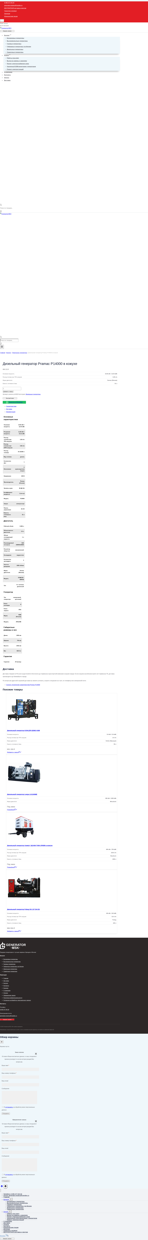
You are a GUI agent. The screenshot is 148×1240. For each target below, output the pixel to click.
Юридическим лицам (11, 16)
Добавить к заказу (8, 391)
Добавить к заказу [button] (12, 752)
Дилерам (7, 13)
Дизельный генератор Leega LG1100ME (22, 794)
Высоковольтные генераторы (17, 41)
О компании (8, 72)
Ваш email (5, 1081)
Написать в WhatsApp (16, 402)
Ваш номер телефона (9, 1073)
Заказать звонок (7, 31)
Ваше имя (5, 1065)
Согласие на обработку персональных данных (17, 1000)
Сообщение (5, 1088)
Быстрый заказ (10, 398)
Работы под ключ (13, 58)
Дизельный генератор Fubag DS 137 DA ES (23, 909)
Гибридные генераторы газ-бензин (19, 46)
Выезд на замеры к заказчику (17, 61)
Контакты (7, 75)
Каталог (5, 983)
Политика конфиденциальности (12, 998)
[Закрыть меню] (0, 1190)
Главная (5, 978)
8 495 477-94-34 (9, 2)
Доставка (7, 80)
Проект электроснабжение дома (18, 63)
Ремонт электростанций (15, 69)
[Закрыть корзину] (1, 1042)
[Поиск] (0, 211)
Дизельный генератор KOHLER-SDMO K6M (23, 730)
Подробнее (10, 809)
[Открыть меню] (2, 347)
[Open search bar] (1, 205)
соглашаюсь (9, 1107)
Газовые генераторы (14, 43)
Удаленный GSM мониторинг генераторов (21, 66)
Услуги (5, 1212)
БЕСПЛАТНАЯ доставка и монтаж (15, 8)
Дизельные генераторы (15, 49)
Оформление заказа (9, 995)
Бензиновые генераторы (15, 38)
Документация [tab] (10, 412)
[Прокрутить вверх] (2, 1186)
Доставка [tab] (9, 409)
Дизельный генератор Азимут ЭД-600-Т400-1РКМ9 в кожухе (30, 845)
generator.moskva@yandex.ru (13, 5)
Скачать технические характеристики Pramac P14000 (23, 685)
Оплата (6, 77)
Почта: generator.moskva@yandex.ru (16, 1195)
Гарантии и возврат (10, 11)
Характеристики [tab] (11, 406)
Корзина (5, 988)
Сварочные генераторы (15, 52)
